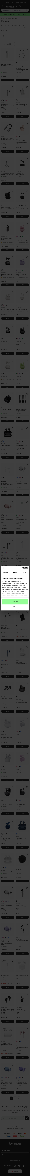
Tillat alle (15, 601)
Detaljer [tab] (15, 572)
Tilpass (14, 606)
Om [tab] (25, 572)
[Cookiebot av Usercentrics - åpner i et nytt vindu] (21, 568)
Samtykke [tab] (5, 572)
